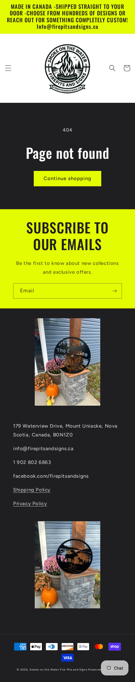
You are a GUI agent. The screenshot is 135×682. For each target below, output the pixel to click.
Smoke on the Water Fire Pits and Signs (58, 669)
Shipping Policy (31, 490)
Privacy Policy (30, 504)
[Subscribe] (114, 291)
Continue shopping (67, 178)
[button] (8, 68)
